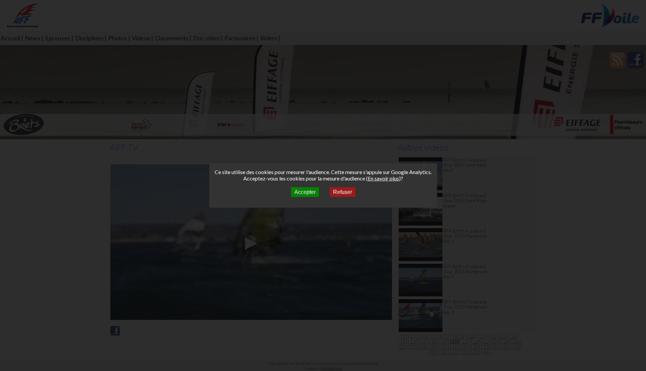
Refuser (342, 192)
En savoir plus (383, 178)
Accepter (305, 192)
